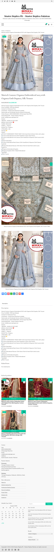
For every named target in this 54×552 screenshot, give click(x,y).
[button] (50, 37)
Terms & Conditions (5, 490)
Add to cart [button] (13, 398)
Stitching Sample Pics (6, 485)
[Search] (52, 1)
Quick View (24, 382)
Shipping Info (4, 495)
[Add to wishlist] (24, 380)
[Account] (49, 24)
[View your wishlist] (51, 24)
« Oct (2, 523)
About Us (3, 482)
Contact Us (3, 497)
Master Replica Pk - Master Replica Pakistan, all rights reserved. (30, 547)
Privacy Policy (4, 492)
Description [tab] (5, 303)
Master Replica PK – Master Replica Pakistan (27, 16)
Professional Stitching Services (8, 487)
